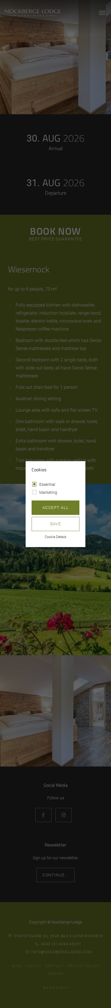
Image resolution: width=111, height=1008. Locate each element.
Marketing (48, 492)
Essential (47, 484)
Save (55, 524)
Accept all (55, 507)
